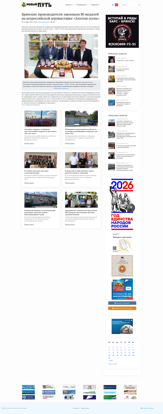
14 (125, 350)
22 (129, 352)
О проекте (76, 408)
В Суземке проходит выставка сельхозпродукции (36, 172)
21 (125, 352)
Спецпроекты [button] (81, 5)
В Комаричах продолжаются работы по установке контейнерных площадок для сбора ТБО (81, 131)
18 (113, 352)
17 (109, 352)
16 (133, 350)
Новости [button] (68, 5)
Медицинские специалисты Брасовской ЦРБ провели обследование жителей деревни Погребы (81, 212)
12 (117, 350)
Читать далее (29, 143)
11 (113, 350)
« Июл (111, 360)
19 (117, 352)
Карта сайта (85, 408)
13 (121, 350)
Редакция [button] (94, 5)
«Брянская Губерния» (61, 88)
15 (129, 350)
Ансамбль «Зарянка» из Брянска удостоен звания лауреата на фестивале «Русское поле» (40, 131)
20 (121, 352)
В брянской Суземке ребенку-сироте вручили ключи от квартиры (79, 172)
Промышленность (44, 22)
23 (133, 352)
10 (109, 350)
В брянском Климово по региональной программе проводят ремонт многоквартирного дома (39, 212)
